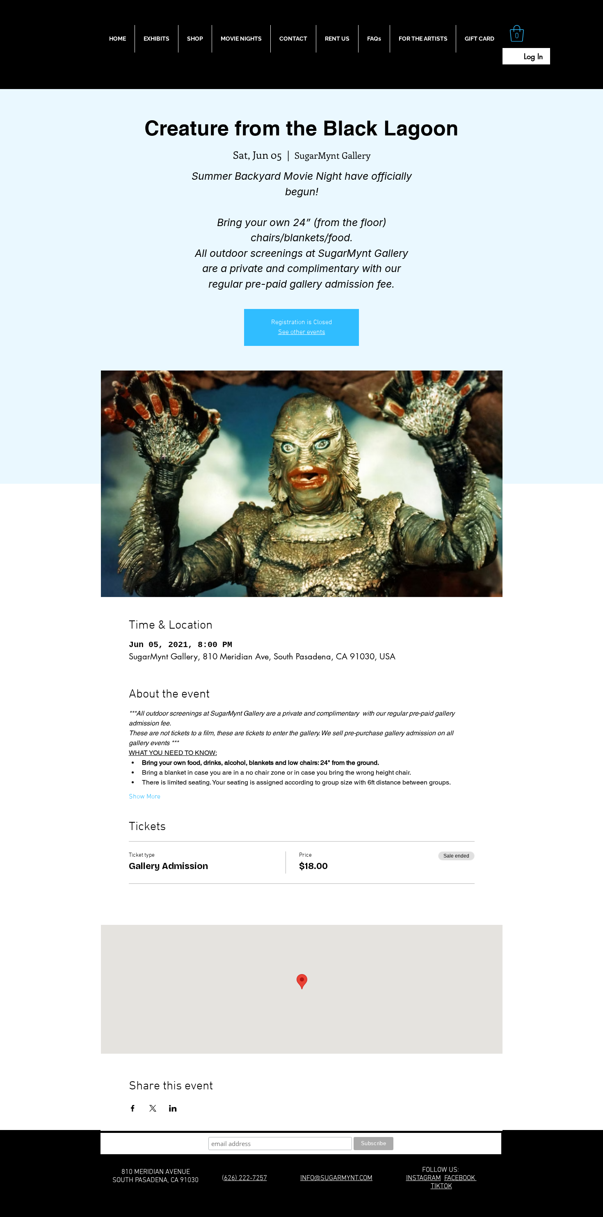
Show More (144, 797)
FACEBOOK (460, 1178)
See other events (301, 332)
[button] (517, 33)
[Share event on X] (153, 1108)
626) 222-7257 (245, 1178)
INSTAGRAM (423, 1178)
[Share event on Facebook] (133, 1108)
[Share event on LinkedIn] (173, 1108)
